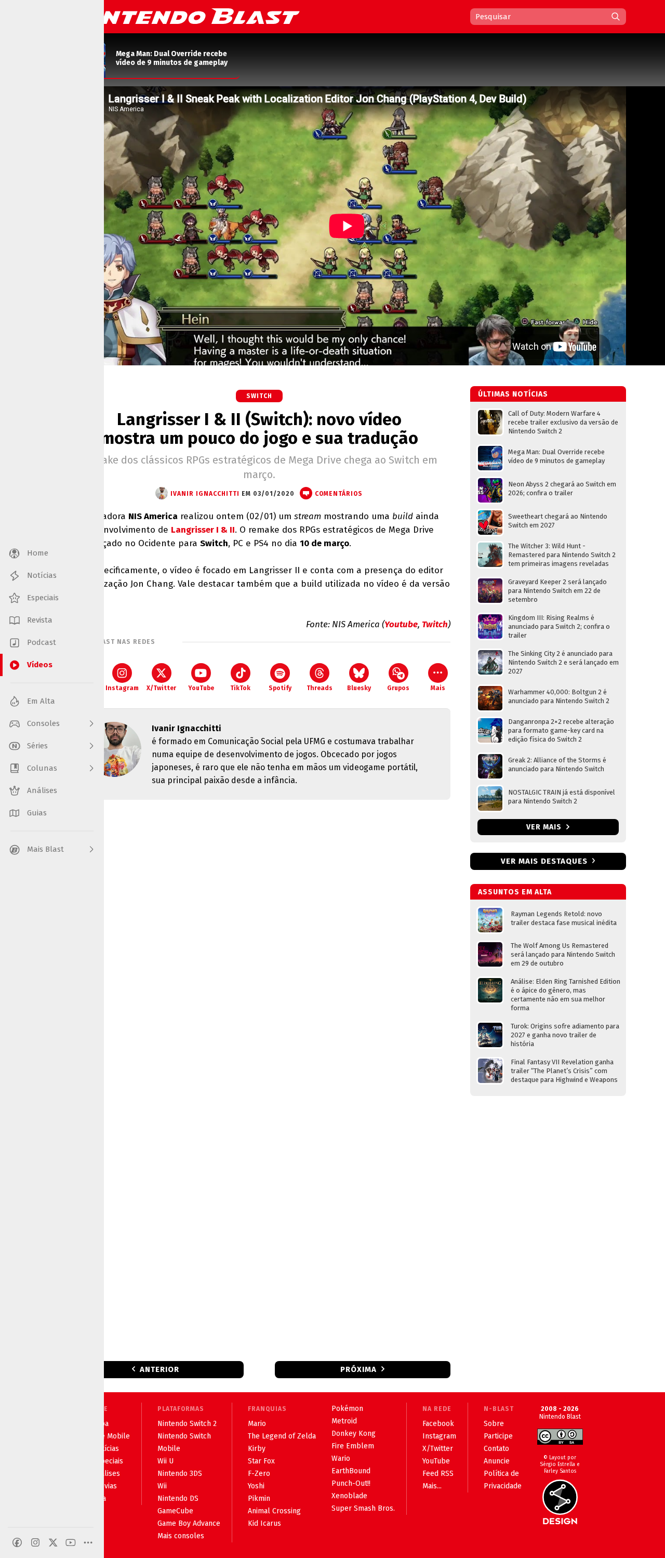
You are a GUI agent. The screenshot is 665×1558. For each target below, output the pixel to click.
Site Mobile (111, 1436)
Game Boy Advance (188, 1523)
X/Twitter (161, 688)
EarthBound (350, 1471)
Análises (106, 1473)
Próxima (358, 1369)
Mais (438, 688)
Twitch (435, 624)
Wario (340, 1458)
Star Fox (261, 1461)
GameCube (175, 1511)
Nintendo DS (177, 1498)
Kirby (256, 1448)
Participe (498, 1436)
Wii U (165, 1461)
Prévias (104, 1486)
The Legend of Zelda (282, 1436)
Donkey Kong (353, 1433)
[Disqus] (259, 945)
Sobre (494, 1423)
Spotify (280, 688)
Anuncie (497, 1461)
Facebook (438, 1423)
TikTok (240, 688)
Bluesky (359, 688)
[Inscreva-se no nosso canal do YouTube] (70, 1542)
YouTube (201, 688)
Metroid (344, 1421)
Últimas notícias (513, 394)
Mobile (168, 1448)
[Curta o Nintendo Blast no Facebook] (17, 1542)
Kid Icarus (264, 1523)
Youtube (401, 624)
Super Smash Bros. (363, 1508)
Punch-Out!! (350, 1483)
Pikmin (259, 1498)
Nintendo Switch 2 (187, 1423)
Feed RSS (438, 1473)
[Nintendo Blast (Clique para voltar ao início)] (184, 16)
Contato (496, 1448)
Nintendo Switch (184, 1436)
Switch (259, 396)
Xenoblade (349, 1495)
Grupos (398, 688)
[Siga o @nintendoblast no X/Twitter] (53, 1542)
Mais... (432, 1486)
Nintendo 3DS (179, 1473)
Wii (162, 1486)
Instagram (122, 688)
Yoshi (256, 1486)
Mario (257, 1423)
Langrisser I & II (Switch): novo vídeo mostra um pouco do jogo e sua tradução (259, 428)
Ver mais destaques (544, 861)
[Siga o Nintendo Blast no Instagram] (35, 1542)
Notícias (105, 1448)
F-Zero (259, 1473)
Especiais (107, 1461)
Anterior (159, 1369)
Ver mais (545, 827)
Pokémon (347, 1408)
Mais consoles (180, 1535)
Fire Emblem (352, 1446)
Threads (319, 688)
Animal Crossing (274, 1511)
